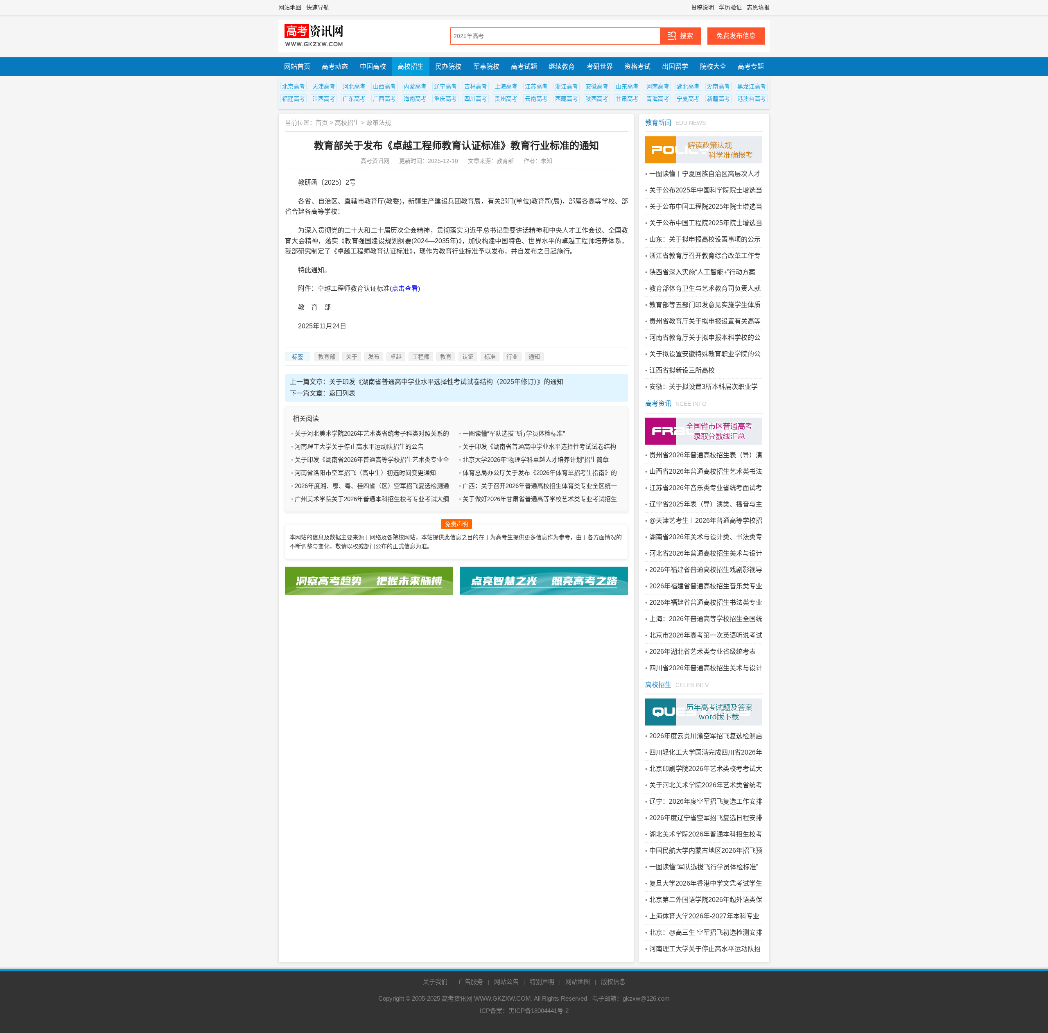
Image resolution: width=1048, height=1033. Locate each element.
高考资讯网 (457, 998)
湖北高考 (688, 86)
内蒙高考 (415, 86)
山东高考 (627, 86)
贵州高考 (506, 98)
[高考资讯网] (314, 36)
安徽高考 (596, 86)
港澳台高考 (751, 98)
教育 (446, 356)
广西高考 (384, 98)
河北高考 (354, 86)
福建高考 (293, 98)
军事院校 (486, 66)
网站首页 (297, 66)
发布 (373, 356)
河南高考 (657, 86)
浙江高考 (566, 86)
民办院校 (448, 66)
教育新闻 (658, 122)
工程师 (420, 356)
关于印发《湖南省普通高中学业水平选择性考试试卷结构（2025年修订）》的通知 (446, 381)
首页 (322, 122)
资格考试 (637, 66)
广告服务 (470, 981)
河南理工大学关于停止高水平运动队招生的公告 (359, 446)
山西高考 (384, 86)
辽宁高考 (445, 86)
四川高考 (475, 98)
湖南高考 (718, 86)
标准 (490, 356)
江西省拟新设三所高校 (682, 370)
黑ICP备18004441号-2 (538, 1010)
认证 (468, 356)
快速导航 (317, 7)
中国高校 (373, 66)
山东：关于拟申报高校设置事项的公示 (705, 239)
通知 (534, 356)
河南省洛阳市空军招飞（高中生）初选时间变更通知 (365, 472)
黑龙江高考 (751, 86)
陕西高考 (596, 98)
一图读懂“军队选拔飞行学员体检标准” (514, 433)
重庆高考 (445, 98)
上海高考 (506, 86)
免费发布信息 (736, 35)
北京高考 (293, 86)
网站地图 (289, 7)
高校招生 (411, 66)
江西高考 (323, 98)
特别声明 (542, 981)
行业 (512, 356)
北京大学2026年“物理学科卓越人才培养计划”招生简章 (536, 459)
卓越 (396, 356)
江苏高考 (536, 86)
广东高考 (354, 98)
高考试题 (524, 66)
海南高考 (415, 98)
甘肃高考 (627, 98)
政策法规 (378, 122)
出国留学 (675, 66)
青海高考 (657, 98)
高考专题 (751, 66)
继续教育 (562, 66)
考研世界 (600, 66)
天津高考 (323, 86)
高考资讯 (658, 403)
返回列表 (342, 393)
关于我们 (435, 981)
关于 (351, 356)
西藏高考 (566, 98)
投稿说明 (702, 7)
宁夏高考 (688, 98)
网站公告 (506, 981)
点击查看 (405, 288)
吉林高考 (475, 86)
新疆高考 (718, 98)
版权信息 (613, 981)
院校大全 (713, 66)
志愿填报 (758, 7)
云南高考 (536, 98)
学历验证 (730, 7)
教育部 (326, 356)
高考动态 (335, 66)
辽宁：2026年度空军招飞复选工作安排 (705, 801)
